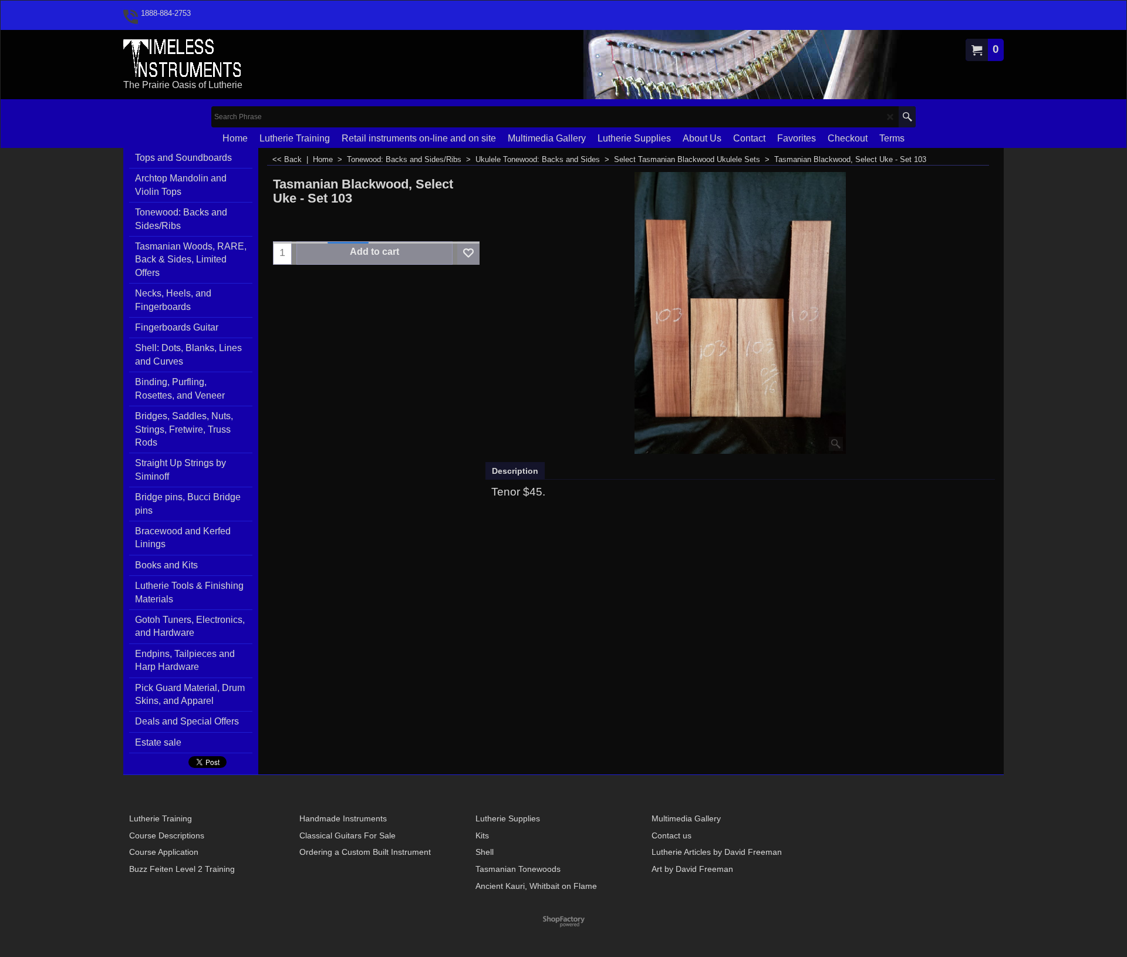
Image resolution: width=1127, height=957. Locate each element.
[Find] (907, 116)
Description (515, 471)
